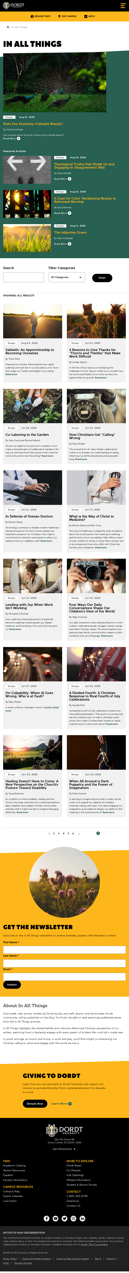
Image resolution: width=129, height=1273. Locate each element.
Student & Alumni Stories (82, 1184)
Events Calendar (13, 1196)
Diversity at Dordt (23, 1263)
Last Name (11, 955)
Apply (91, 16)
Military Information (79, 1180)
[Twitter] (64, 1218)
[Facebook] (46, 1218)
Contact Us (73, 1205)
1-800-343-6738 (77, 1196)
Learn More (59, 1103)
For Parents (74, 1170)
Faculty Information (15, 1180)
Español (8, 1175)
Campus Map (11, 1191)
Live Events (10, 1200)
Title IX (97, 1258)
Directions (73, 1200)
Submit (12, 984)
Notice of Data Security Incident (72, 1258)
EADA (6, 1263)
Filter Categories (62, 268)
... (79, 833)
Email (7, 969)
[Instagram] (73, 1218)
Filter (102, 277)
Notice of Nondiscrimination (36, 1258)
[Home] (8, 27)
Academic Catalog (14, 1165)
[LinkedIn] (82, 1218)
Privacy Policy (10, 1258)
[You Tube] (55, 1218)
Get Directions (62, 1148)
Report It (111, 1258)
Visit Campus (69, 16)
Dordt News (74, 1165)
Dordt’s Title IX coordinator (94, 1244)
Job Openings (75, 1175)
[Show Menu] (123, 5)
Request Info (42, 16)
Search (8, 268)
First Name (11, 942)
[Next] (98, 833)
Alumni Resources (14, 1170)
